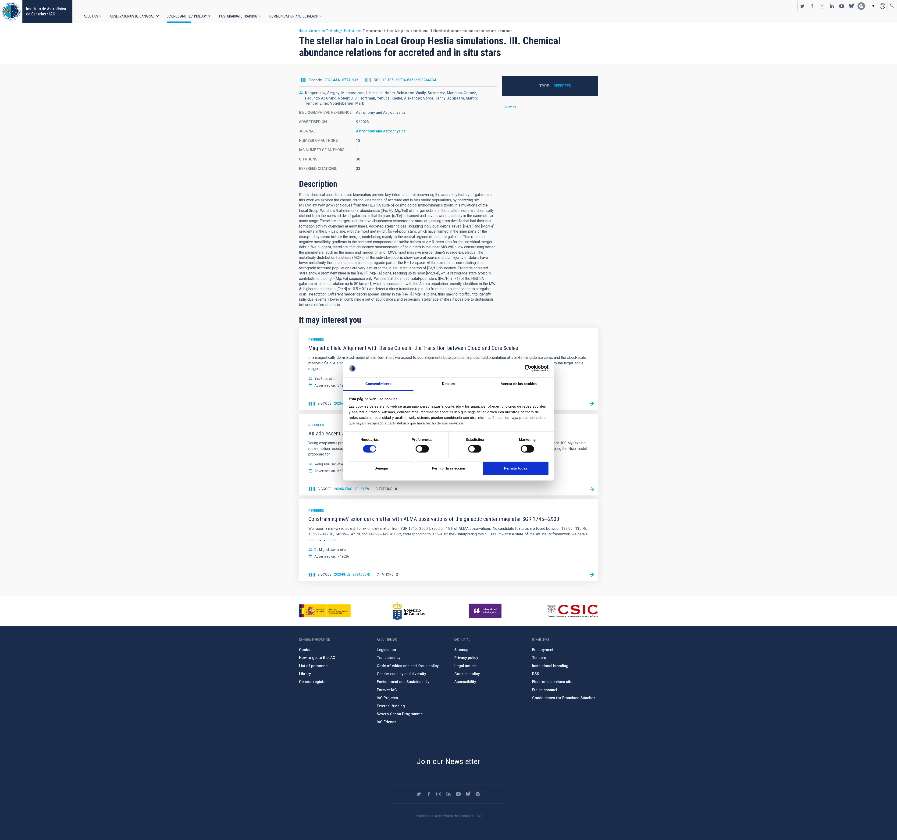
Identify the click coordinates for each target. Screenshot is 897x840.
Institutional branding (550, 666)
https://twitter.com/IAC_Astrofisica (802, 6)
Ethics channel (544, 690)
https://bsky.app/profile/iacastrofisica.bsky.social (851, 6)
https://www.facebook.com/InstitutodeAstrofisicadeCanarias (812, 6)
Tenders (539, 657)
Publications (352, 31)
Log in (882, 6)
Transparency (388, 657)
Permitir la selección (448, 468)
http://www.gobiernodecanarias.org (408, 611)
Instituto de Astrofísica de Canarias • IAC (46, 11)
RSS (535, 674)
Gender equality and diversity (401, 674)
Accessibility (465, 682)
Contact (306, 650)
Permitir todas (515, 468)
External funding (391, 706)
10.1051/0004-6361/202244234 (409, 80)
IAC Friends (386, 722)
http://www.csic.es (572, 610)
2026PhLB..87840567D (352, 574)
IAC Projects (387, 698)
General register (313, 682)
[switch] (422, 449)
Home (303, 31)
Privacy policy (466, 657)
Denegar (381, 468)
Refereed (562, 86)
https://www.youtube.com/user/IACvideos (842, 6)
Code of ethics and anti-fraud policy (408, 666)
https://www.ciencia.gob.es (325, 611)
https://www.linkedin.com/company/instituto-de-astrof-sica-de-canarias (832, 6)
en (872, 6)
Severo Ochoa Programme (400, 714)
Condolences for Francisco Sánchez (563, 698)
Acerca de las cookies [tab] (519, 384)
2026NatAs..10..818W (351, 489)
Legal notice (465, 666)
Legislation (386, 650)
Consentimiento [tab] (378, 384)
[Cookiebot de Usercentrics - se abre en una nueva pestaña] (528, 368)
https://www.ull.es (485, 611)
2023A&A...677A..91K (341, 80)
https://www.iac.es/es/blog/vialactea (861, 6)
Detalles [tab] (448, 384)
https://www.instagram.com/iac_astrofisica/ (822, 6)
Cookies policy (467, 674)
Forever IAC (387, 690)
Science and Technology (187, 16)
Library (305, 674)
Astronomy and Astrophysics (381, 131)
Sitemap (461, 650)
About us (91, 16)
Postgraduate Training (238, 16)
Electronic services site (552, 682)
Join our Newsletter (448, 761)
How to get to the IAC (317, 657)
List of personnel (313, 666)
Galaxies (510, 107)
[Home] (11, 11)
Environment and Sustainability (403, 682)
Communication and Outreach (293, 16)
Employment (542, 650)
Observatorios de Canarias (132, 16)
